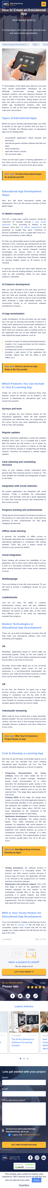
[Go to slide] (20, 1058)
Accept (36, 1180)
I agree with (26, 1135)
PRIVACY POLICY (31, 1135)
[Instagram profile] (37, 1157)
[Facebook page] (30, 1157)
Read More (24, 1185)
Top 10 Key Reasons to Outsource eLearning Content (24, 1032)
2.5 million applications (31, 227)
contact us (23, 925)
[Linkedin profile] (43, 1157)
